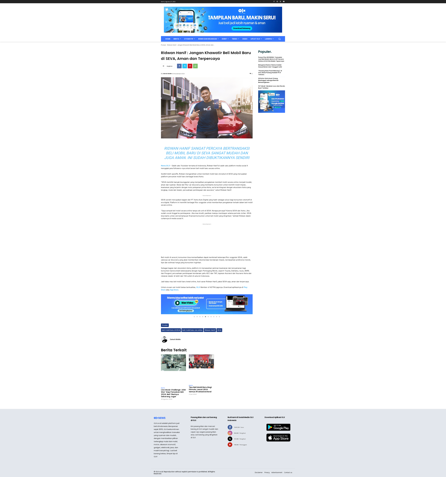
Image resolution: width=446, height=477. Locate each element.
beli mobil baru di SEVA (171, 330)
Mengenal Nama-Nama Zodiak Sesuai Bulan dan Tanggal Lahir (270, 66)
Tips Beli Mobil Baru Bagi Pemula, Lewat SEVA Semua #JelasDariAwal (200, 389)
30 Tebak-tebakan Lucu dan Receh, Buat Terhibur (271, 87)
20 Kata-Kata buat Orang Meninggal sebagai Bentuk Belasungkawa (268, 80)
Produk (163, 45)
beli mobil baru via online (192, 330)
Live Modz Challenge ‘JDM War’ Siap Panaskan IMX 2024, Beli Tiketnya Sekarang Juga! (173, 393)
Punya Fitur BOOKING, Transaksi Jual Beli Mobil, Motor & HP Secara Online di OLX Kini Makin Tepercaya (271, 59)
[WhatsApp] (195, 66)
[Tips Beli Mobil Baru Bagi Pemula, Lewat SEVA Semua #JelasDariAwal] (201, 368)
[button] (279, 39)
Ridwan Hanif (210, 330)
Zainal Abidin (167, 73)
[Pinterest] (190, 66)
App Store (174, 290)
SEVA (219, 330)
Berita (163, 388)
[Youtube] (283, 1)
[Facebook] (274, 1)
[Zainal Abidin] (164, 339)
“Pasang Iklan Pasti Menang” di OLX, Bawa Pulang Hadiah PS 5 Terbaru (270, 73)
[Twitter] (280, 1)
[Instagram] (277, 1)
